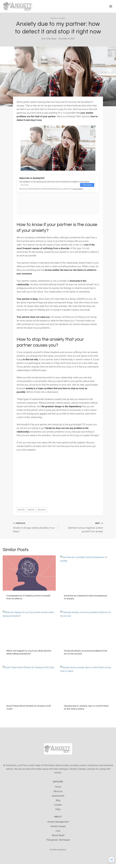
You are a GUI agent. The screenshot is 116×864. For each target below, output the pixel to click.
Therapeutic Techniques (58, 839)
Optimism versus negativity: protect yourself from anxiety (85, 527)
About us (58, 791)
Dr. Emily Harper (50, 39)
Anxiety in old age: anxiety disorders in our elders (34, 527)
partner (31, 510)
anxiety (21, 510)
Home (58, 786)
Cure (58, 830)
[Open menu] (110, 6)
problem (42, 510)
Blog (58, 800)
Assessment (58, 795)
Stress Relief (58, 835)
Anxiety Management (58, 821)
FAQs (58, 809)
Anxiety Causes (58, 18)
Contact (58, 804)
